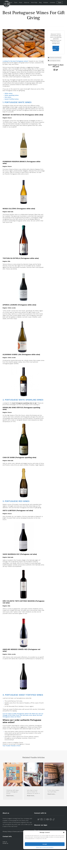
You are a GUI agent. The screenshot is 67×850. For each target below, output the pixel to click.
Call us (5, 842)
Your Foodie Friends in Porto (12, 745)
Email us (5, 843)
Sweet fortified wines (12, 99)
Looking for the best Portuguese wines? (15, 61)
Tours (15, 2)
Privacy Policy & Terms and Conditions (44, 847)
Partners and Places (55, 57)
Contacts (52, 2)
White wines (8, 93)
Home (10, 2)
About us (26, 2)
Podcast (45, 2)
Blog (40, 2)
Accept (45, 844)
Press (20, 2)
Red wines (8, 97)
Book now (56, 48)
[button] (64, 832)
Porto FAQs (34, 2)
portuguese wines (55, 60)
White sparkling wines (12, 95)
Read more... (10, 795)
